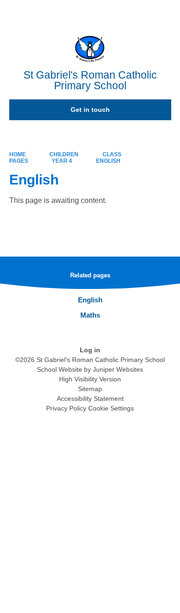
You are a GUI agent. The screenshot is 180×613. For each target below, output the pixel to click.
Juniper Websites (118, 369)
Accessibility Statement (90, 398)
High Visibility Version (90, 379)
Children (63, 154)
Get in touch (90, 109)
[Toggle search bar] (144, 11)
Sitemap (90, 388)
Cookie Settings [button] (111, 408)
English (108, 161)
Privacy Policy (66, 408)
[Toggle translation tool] (121, 11)
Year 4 (62, 161)
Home (17, 154)
